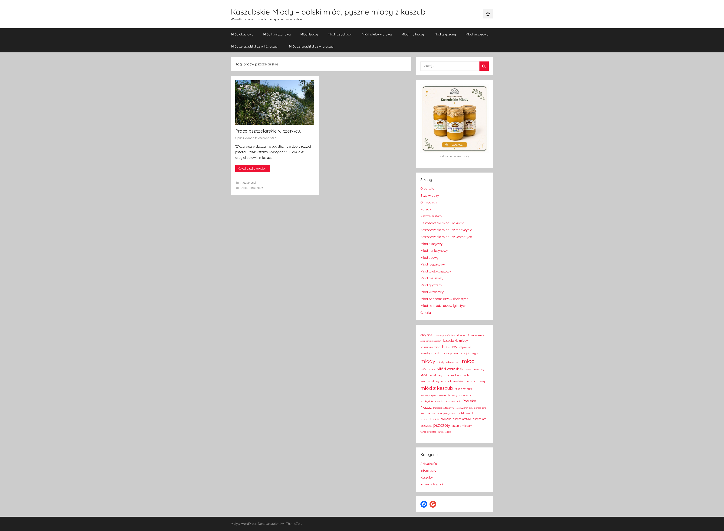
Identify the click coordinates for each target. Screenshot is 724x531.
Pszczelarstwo (431, 216)
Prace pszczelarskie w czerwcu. (268, 131)
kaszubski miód (430, 347)
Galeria (425, 313)
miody (427, 361)
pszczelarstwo (462, 419)
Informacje (428, 470)
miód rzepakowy (429, 381)
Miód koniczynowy (277, 34)
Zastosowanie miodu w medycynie (446, 230)
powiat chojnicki (429, 419)
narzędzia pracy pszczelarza (455, 395)
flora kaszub (476, 335)
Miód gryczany (445, 34)
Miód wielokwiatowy (377, 34)
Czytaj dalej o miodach (252, 168)
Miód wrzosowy (477, 34)
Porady (425, 209)
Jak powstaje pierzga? (430, 341)
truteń (440, 432)
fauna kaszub (458, 335)
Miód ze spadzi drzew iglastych (312, 46)
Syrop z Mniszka (428, 432)
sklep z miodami (462, 425)
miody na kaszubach (448, 362)
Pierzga (426, 407)
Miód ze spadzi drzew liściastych (255, 46)
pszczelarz (479, 419)
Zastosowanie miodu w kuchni (442, 223)
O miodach (428, 202)
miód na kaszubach (456, 375)
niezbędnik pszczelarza (433, 401)
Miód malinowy (412, 34)
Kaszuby (449, 347)
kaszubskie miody (455, 340)
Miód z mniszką (463, 389)
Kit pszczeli (465, 347)
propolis (446, 419)
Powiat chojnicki (432, 484)
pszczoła (426, 425)
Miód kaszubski (450, 369)
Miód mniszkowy (431, 375)
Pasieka (469, 401)
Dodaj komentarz (252, 188)
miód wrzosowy (476, 381)
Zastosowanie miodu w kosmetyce (446, 237)
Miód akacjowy (242, 34)
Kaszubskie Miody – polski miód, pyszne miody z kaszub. (329, 11)
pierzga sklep (449, 413)
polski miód (465, 413)
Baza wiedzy (429, 195)
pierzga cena (480, 408)
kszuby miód (429, 353)
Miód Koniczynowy (475, 369)
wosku (448, 432)
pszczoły (441, 425)
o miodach (455, 401)
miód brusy (427, 369)
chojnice (426, 335)
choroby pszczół (442, 335)
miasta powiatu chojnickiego (459, 353)
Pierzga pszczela (431, 413)
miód (468, 361)
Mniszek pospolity (429, 395)
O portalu (427, 188)
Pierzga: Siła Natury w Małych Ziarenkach (452, 408)
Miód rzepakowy (340, 34)
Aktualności (248, 182)
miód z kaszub (436, 388)
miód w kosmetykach (453, 381)
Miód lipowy (309, 34)
